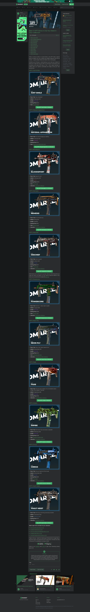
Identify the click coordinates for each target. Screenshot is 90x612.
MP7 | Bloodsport (34, 40)
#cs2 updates (65, 63)
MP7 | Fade (33, 49)
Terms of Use (38, 602)
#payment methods (66, 66)
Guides (19, 7)
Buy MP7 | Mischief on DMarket (44, 271)
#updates (69, 63)
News (51, 7)
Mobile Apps (49, 602)
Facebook (37, 546)
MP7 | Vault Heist (34, 53)
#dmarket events (66, 64)
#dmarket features (66, 56)
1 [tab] (43, 592)
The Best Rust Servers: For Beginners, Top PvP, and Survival (67, 21)
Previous (15, 583)
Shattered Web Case (37, 354)
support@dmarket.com (61, 599)
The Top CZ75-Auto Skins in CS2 (37, 527)
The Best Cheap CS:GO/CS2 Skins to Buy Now (44, 587)
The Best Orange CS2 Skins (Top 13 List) (63, 586)
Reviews (30, 7)
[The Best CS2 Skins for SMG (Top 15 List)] (26, 580)
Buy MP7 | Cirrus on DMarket (44, 483)
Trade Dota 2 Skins (65, 4)
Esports (56, 7)
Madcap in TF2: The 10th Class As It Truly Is (68, 25)
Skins (24, 7)
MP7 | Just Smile (34, 37)
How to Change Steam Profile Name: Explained (67, 45)
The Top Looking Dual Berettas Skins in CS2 (39, 531)
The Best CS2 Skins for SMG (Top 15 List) (25, 586)
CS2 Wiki (48, 601)
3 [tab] (46, 592)
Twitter (43, 546)
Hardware (36, 7)
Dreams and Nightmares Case (39, 144)
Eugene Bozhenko (42, 588)
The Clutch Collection (39, 185)
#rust (69, 61)
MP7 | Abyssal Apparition (36, 39)
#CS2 (30, 564)
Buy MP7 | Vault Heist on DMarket (44, 522)
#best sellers (65, 61)
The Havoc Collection (39, 520)
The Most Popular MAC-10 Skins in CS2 (38, 535)
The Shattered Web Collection (41, 356)
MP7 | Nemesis (34, 42)
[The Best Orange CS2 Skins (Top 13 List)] (64, 580)
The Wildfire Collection (40, 439)
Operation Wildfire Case (38, 437)
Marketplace (49, 599)
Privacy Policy (38, 603)
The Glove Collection (39, 480)
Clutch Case (35, 183)
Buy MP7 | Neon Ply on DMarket (44, 359)
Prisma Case (35, 266)
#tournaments (65, 58)
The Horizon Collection (40, 315)
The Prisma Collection (39, 268)
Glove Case (35, 478)
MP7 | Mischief (34, 44)
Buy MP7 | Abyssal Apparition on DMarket (44, 146)
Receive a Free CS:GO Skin (68, 16)
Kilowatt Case (36, 104)
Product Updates (43, 7)
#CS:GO (33, 564)
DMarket (21, 12)
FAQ (36, 601)
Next (74, 583)
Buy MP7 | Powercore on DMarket (44, 318)
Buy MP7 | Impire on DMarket (44, 441)
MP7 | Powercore (34, 45)
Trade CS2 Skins (57, 4)
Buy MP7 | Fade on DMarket (44, 400)
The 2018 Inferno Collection (41, 397)
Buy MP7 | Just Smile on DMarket (44, 107)
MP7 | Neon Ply (34, 47)
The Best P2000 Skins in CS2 (36, 529)
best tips (47, 276)
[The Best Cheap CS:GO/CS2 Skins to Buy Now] (45, 580)
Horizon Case (35, 313)
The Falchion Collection (40, 227)
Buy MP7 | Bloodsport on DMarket (44, 188)
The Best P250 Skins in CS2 (36, 533)
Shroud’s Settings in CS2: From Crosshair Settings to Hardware (67, 36)
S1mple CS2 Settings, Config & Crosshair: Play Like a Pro (67, 41)
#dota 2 (69, 58)
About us (37, 599)
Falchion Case (36, 225)
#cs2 (64, 55)
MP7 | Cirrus (33, 52)
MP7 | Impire (33, 50)
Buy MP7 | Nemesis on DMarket (44, 229)
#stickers (70, 64)
